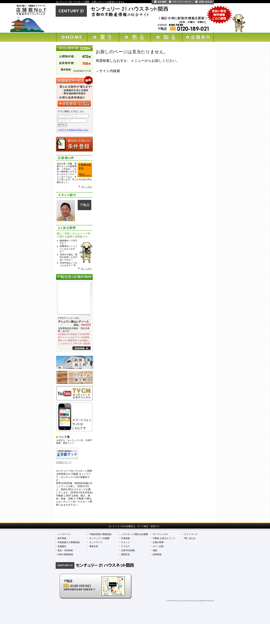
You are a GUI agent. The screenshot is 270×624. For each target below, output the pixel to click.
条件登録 (61, 538)
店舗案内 (61, 546)
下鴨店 (84, 205)
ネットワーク (95, 542)
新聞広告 (125, 554)
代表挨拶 (125, 538)
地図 (155, 550)
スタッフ (125, 542)
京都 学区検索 (128, 550)
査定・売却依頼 (65, 550)
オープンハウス (160, 534)
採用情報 (157, 554)
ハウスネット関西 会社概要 (134, 534)
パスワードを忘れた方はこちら (73, 129)
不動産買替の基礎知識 (100, 534)
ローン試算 (158, 546)
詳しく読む (86, 187)
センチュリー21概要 (99, 538)
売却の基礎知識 (65, 554)
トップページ (64, 534)
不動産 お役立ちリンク (164, 538)
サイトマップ (191, 534)
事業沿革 (93, 546)
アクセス (125, 546)
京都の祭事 (158, 542)
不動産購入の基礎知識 (68, 542)
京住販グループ (63, 462)
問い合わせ (189, 538)
